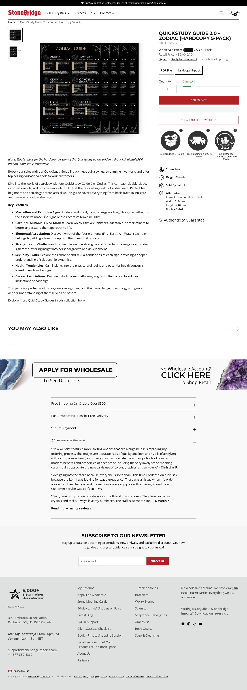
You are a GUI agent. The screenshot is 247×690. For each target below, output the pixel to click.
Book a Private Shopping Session (100, 635)
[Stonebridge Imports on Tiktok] (195, 624)
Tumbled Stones (146, 588)
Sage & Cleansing (147, 635)
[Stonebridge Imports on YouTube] (201, 624)
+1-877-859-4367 (20, 654)
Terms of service (135, 676)
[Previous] (67, 3)
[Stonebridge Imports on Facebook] (183, 624)
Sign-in (163, 59)
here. (82, 300)
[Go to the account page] (229, 13)
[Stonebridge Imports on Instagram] (189, 624)
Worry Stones (144, 601)
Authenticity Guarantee (184, 220)
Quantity (165, 81)
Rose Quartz (143, 628)
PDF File (166, 70)
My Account (85, 588)
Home (12, 22)
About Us (83, 653)
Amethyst (142, 622)
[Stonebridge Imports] (24, 13)
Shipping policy (99, 676)
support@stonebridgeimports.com (32, 650)
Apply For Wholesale (91, 595)
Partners (83, 660)
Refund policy (81, 676)
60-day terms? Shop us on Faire (99, 608)
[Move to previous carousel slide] (227, 329)
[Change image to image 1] (15, 35)
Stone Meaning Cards (92, 601)
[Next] (180, 3)
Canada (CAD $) (20, 670)
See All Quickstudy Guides (198, 120)
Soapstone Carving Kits (151, 615)
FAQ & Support (87, 622)
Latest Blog (85, 615)
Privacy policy (116, 676)
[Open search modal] (221, 13)
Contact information (157, 676)
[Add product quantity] (162, 89)
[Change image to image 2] (15, 51)
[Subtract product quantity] (173, 89)
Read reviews (16, 606)
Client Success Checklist (94, 628)
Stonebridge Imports (39, 676)
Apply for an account (184, 59)
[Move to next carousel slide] (236, 329)
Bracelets (141, 595)
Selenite (140, 608)
